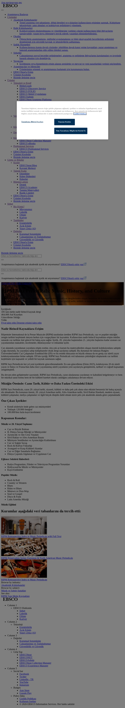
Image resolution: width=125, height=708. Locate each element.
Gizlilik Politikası (80, 114)
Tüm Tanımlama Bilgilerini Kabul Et (71, 131)
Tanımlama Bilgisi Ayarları (32, 122)
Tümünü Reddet (64, 122)
